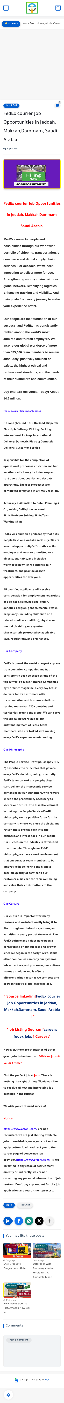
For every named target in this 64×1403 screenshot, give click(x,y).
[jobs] (32, 8)
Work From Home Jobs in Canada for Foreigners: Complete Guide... (42, 23)
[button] (19, 1221)
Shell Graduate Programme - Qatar (15, 1266)
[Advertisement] (32, 64)
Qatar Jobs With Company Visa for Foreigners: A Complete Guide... (43, 1271)
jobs (47, 1380)
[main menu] (6, 8)
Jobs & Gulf (11, 105)
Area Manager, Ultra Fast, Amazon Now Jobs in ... (17, 1308)
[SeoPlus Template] (17, 1380)
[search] (58, 8)
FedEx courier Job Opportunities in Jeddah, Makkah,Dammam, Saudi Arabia (32, 1003)
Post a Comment (19, 1340)
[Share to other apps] (49, 1221)
